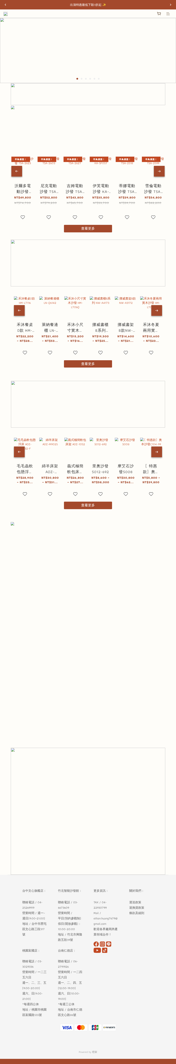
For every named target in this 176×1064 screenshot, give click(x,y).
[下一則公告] (171, 5)
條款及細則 (137, 913)
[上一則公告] (5, 5)
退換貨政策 (136, 907)
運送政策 (135, 902)
